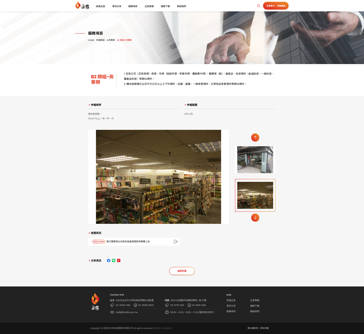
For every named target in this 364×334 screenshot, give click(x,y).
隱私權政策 (253, 328)
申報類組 (100, 40)
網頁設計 (158, 328)
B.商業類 (111, 40)
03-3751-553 (177, 305)
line (114, 261)
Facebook (109, 261)
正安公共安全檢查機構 (82, 5)
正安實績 (149, 6)
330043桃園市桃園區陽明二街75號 (188, 300)
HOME (91, 40)
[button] (255, 137)
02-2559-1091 (123, 305)
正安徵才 (270, 5)
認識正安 (100, 6)
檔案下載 (165, 6)
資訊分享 (116, 6)
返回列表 (182, 271)
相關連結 (281, 5)
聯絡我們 (181, 6)
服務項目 (132, 6)
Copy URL (119, 261)
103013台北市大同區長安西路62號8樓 (135, 300)
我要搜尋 (258, 6)
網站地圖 (264, 328)
